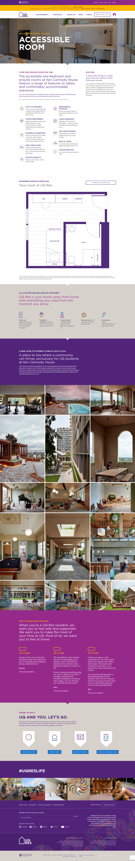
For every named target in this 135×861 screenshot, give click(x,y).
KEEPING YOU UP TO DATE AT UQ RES (31, 812)
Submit (75, 816)
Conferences (57, 14)
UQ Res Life (71, 14)
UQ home (96, 2)
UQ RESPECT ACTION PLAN (69, 856)
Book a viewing (80, 752)
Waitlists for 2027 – (67, 7)
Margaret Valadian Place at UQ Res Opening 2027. (67, 8)
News (100, 2)
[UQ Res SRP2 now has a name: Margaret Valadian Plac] (101, 789)
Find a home (55, 752)
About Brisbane (58, 805)
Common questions (44, 805)
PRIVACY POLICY (47, 855)
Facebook (34, 826)
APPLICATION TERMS (57, 855)
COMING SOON (109, 804)
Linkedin (45, 826)
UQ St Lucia (23, 805)
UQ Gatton (32, 805)
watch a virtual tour (108, 752)
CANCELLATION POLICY (69, 855)
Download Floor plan (101, 182)
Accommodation (42, 14)
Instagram (24, 826)
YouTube (67, 826)
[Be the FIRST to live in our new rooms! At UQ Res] (56, 789)
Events (105, 2)
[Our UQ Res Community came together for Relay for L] (33, 789)
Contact (114, 2)
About (81, 14)
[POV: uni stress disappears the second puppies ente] (123, 789)
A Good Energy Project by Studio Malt (107, 856)
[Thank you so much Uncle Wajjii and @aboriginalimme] (79, 789)
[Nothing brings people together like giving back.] (11, 789)
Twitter (55, 826)
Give (109, 2)
